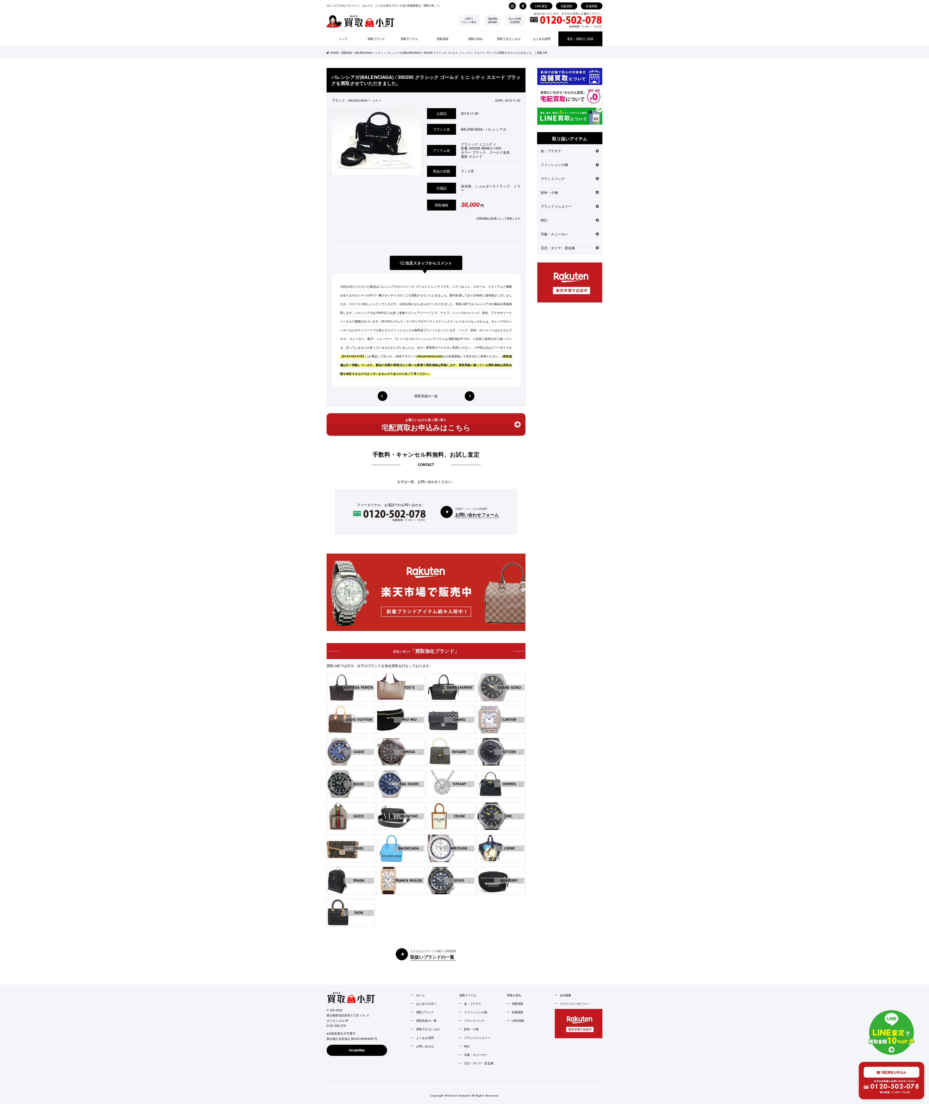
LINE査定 (541, 6)
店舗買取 (592, 6)
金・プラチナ (551, 150)
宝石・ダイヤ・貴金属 (558, 247)
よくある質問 (542, 39)
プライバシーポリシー (574, 1003)
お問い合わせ (425, 1046)
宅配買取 (567, 6)
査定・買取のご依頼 (580, 39)
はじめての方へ (426, 1003)
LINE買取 (518, 1020)
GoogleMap (357, 1050)
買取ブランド (376, 39)
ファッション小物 (554, 164)
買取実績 (443, 39)
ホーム (420, 995)
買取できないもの (508, 39)
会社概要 (565, 995)
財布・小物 (549, 192)
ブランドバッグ (553, 178)
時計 (544, 220)
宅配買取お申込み (893, 1072)
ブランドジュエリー (556, 206)
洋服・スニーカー (554, 234)
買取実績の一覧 (426, 395)
